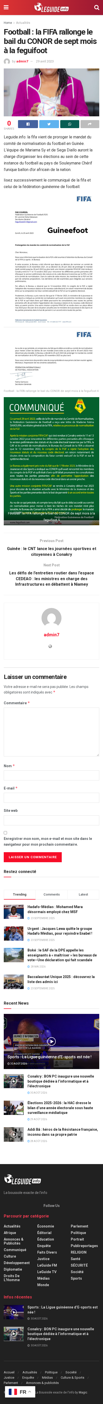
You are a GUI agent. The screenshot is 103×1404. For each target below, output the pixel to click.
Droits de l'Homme (12, 1278)
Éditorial (44, 1233)
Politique (78, 1233)
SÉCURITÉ (79, 1265)
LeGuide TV (46, 1272)
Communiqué (15, 1250)
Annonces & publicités (14, 1241)
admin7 (22, 61)
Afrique (10, 1233)
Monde (43, 1285)
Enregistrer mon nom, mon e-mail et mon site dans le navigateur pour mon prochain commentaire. (48, 841)
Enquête (44, 1246)
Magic (83, 1392)
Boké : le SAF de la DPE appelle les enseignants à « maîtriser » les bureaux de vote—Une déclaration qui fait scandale (62, 955)
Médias (43, 1278)
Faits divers (47, 1252)
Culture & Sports (72, 1377)
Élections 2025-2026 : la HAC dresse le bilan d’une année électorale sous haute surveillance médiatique (60, 1108)
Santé (75, 1259)
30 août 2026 (18, 1063)
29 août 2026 (38, 1119)
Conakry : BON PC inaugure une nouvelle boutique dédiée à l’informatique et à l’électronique (61, 1081)
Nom (9, 765)
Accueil (9, 1372)
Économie (45, 1226)
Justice (43, 1259)
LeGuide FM (47, 1265)
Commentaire (17, 702)
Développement (17, 1263)
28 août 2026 (38, 1141)
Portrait (77, 1239)
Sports (76, 1278)
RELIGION (78, 1252)
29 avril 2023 (45, 61)
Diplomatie (13, 1269)
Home (8, 23)
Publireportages (84, 1246)
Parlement (79, 1226)
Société (77, 1272)
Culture (10, 1256)
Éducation (45, 1239)
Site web (11, 811)
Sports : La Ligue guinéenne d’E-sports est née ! (50, 1057)
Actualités (23, 23)
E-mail (11, 788)
